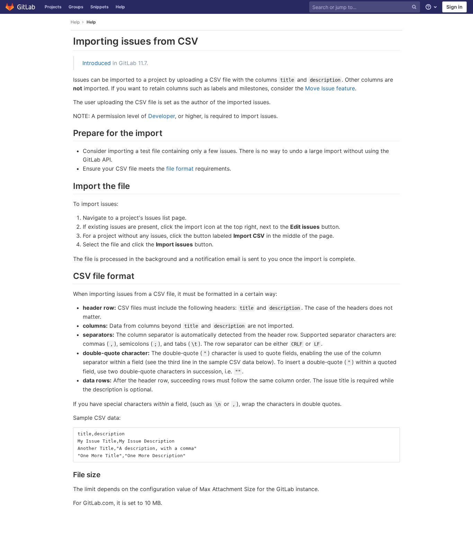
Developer (161, 115)
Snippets (99, 6)
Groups (76, 6)
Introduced (96, 63)
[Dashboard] (20, 7)
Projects (53, 6)
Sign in (454, 7)
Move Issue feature (330, 88)
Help (120, 6)
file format (180, 168)
